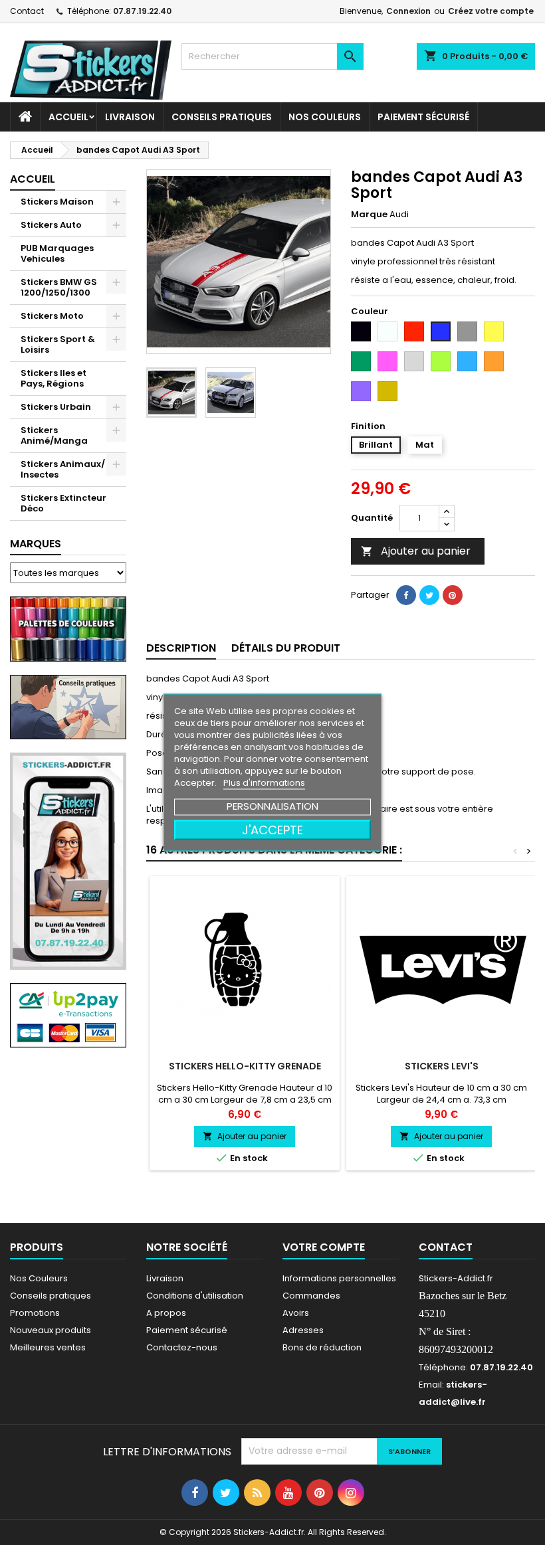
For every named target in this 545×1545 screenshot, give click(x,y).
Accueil (68, 117)
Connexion (408, 11)
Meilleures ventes (48, 1347)
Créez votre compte (491, 11)
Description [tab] (181, 648)
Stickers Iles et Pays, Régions (53, 378)
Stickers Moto (52, 316)
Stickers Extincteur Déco (63, 503)
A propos (166, 1313)
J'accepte (272, 830)
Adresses (303, 1330)
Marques (35, 543)
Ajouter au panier (416, 551)
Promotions (35, 1313)
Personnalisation (272, 806)
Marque (369, 215)
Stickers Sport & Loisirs (58, 344)
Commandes (311, 1295)
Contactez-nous (181, 1347)
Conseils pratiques (50, 1295)
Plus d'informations (264, 782)
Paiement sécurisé (423, 117)
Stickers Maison (57, 201)
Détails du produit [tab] (285, 648)
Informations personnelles (339, 1278)
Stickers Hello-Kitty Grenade (245, 1066)
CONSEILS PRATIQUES (221, 117)
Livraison (130, 117)
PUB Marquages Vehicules (57, 253)
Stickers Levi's (442, 1066)
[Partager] (406, 595)
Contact (27, 11)
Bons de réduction (322, 1347)
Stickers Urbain (56, 407)
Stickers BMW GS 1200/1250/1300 (59, 287)
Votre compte (323, 1247)
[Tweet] (429, 595)
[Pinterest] (453, 595)
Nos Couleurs (324, 117)
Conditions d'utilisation (194, 1295)
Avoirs (295, 1313)
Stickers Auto (51, 225)
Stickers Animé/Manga (54, 435)
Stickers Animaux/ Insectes (63, 469)
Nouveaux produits (50, 1330)
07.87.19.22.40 (142, 11)
